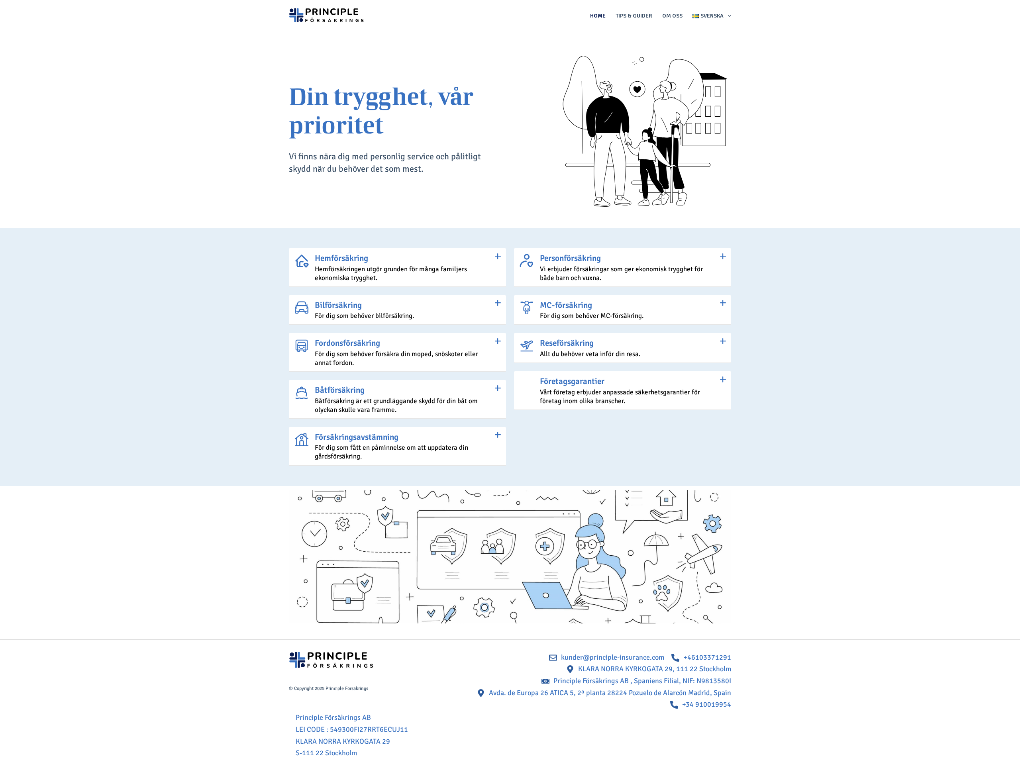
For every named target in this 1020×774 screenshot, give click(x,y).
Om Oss (672, 15)
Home (598, 15)
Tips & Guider (634, 15)
